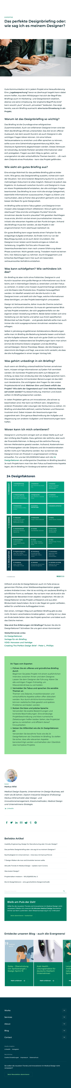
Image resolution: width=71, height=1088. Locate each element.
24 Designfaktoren (13, 636)
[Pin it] (35, 822)
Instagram (15, 1049)
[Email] (21, 822)
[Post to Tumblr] (30, 822)
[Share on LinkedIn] (16, 822)
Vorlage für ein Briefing (15, 639)
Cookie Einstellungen (11, 1057)
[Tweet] (11, 822)
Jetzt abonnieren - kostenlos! (21, 915)
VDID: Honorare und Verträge (18, 642)
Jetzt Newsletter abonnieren (18, 1074)
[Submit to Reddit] (26, 822)
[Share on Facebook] (6, 822)
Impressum (24, 1057)
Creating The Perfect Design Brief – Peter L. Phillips (28, 646)
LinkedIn (7, 1049)
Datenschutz (34, 1057)
